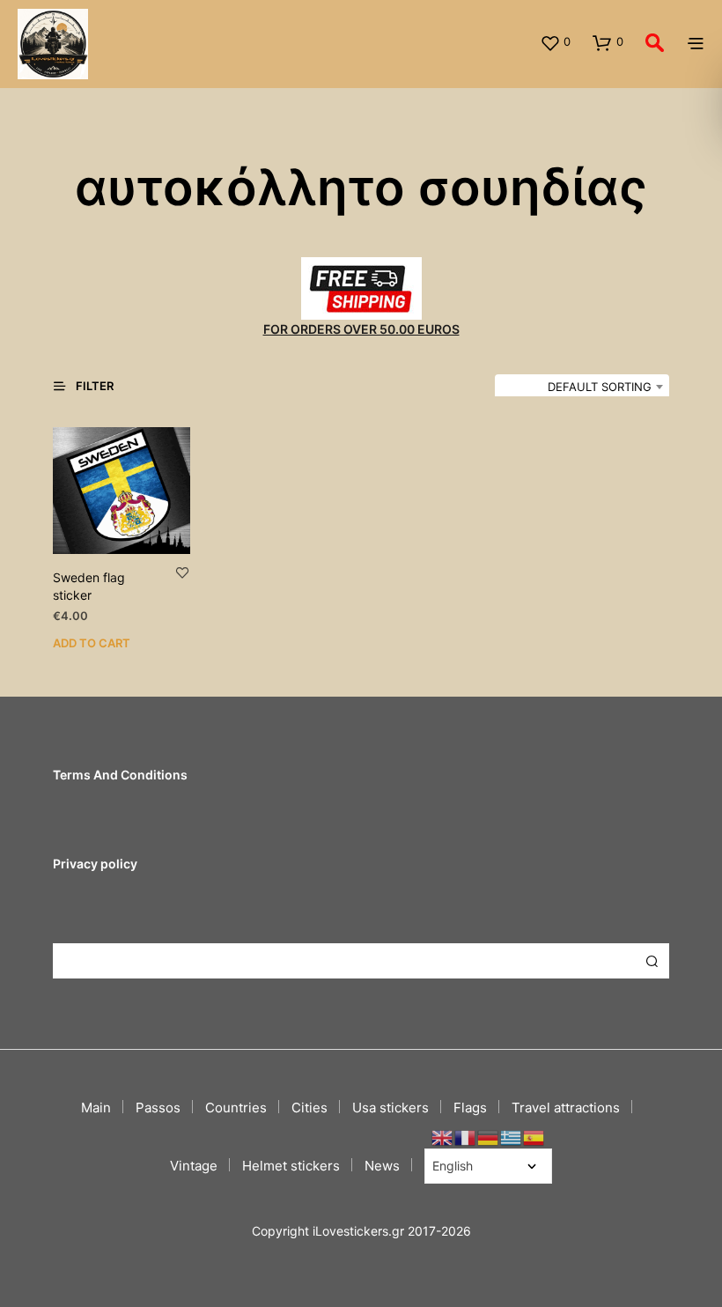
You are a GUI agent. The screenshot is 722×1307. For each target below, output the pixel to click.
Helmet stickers (291, 1165)
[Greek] (511, 1136)
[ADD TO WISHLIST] (182, 572)
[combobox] (582, 386)
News (382, 1165)
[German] (488, 1136)
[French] (465, 1136)
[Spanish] (534, 1136)
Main (96, 1107)
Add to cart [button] (91, 643)
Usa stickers (390, 1107)
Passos (158, 1107)
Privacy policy (95, 863)
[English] (442, 1136)
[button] (555, 42)
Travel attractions (566, 1107)
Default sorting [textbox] (600, 387)
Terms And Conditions (120, 774)
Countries (236, 1107)
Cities (309, 1107)
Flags (470, 1107)
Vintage (193, 1165)
